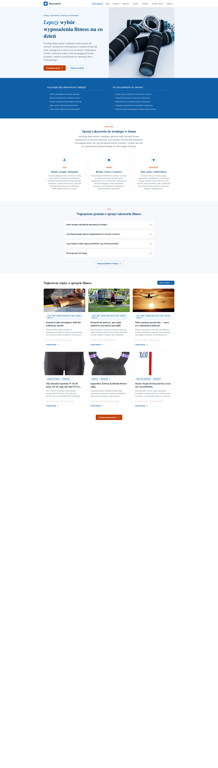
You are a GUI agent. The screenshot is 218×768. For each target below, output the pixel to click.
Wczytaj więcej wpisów (107, 417)
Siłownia (126, 4)
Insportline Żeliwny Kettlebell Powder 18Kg (108, 385)
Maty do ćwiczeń (143, 379)
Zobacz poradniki (77, 68)
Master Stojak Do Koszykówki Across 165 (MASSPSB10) (153, 385)
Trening (145, 4)
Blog (107, 4)
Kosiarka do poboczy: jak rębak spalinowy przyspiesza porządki (105, 324)
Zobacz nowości (164, 283)
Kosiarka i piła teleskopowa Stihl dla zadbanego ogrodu (63, 324)
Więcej (169, 4)
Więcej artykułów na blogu (107, 263)
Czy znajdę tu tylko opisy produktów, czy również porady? (92, 243)
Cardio (135, 4)
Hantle (95, 379)
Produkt (66, 379)
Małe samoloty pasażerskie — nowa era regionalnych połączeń (152, 324)
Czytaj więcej (51, 344)
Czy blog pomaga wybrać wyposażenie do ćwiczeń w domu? (93, 234)
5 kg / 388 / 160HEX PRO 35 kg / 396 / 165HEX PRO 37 (64, 317)
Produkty (116, 4)
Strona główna (97, 4)
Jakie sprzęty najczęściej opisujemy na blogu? (86, 224)
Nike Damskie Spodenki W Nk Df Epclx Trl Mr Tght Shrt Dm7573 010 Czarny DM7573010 (63, 386)
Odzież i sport (157, 4)
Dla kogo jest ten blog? (76, 253)
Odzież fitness (53, 379)
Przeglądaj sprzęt (53, 68)
